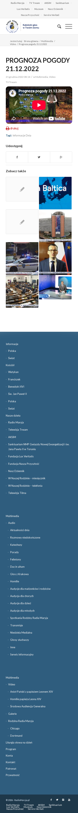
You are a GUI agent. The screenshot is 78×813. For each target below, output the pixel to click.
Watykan (13, 372)
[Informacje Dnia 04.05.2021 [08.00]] (55, 225)
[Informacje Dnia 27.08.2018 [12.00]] (22, 258)
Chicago (15, 728)
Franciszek (14, 379)
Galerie (12, 713)
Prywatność (13, 775)
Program (11, 749)
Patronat (11, 768)
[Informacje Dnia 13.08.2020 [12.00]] (22, 291)
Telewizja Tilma (17, 493)
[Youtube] (69, 800)
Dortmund (16, 735)
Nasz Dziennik (55, 9)
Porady (14, 552)
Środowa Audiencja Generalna (27, 706)
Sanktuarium (62, 3)
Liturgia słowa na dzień (19, 742)
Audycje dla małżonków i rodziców (30, 588)
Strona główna (31, 41)
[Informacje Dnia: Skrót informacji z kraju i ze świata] (22, 189)
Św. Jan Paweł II (17, 393)
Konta (9, 755)
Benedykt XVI (16, 386)
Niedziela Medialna (21, 632)
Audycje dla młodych (22, 610)
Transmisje (16, 625)
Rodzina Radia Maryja (21, 721)
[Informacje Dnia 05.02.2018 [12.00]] (55, 258)
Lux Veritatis (23, 9)
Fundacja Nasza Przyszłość (23, 463)
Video (13, 44)
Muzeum (38, 9)
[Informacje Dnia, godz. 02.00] (22, 221)
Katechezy (16, 544)
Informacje (12, 344)
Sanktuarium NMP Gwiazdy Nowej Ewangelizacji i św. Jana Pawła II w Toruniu (38, 447)
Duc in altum (17, 566)
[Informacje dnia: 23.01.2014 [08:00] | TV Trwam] (55, 287)
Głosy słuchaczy (19, 639)
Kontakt (10, 762)
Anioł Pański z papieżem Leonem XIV (31, 691)
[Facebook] (51, 800)
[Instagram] (63, 800)
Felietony (15, 559)
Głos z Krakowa (19, 574)
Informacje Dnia (22, 135)
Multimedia (47, 41)
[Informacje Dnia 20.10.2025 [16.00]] (55, 193)
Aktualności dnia (19, 530)
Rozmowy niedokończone (25, 537)
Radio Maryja (17, 3)
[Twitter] (57, 800)
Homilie (14, 581)
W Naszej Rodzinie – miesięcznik (26, 478)
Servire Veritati (51, 15)
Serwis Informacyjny (22, 654)
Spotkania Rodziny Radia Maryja (29, 617)
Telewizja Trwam (18, 429)
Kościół (10, 365)
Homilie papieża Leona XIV (25, 699)
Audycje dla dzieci (20, 603)
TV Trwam (34, 3)
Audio (11, 522)
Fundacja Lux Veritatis (21, 456)
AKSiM (47, 3)
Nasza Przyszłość (30, 15)
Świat (11, 358)
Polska (12, 350)
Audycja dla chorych (22, 596)
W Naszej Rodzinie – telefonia (25, 485)
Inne (12, 647)
